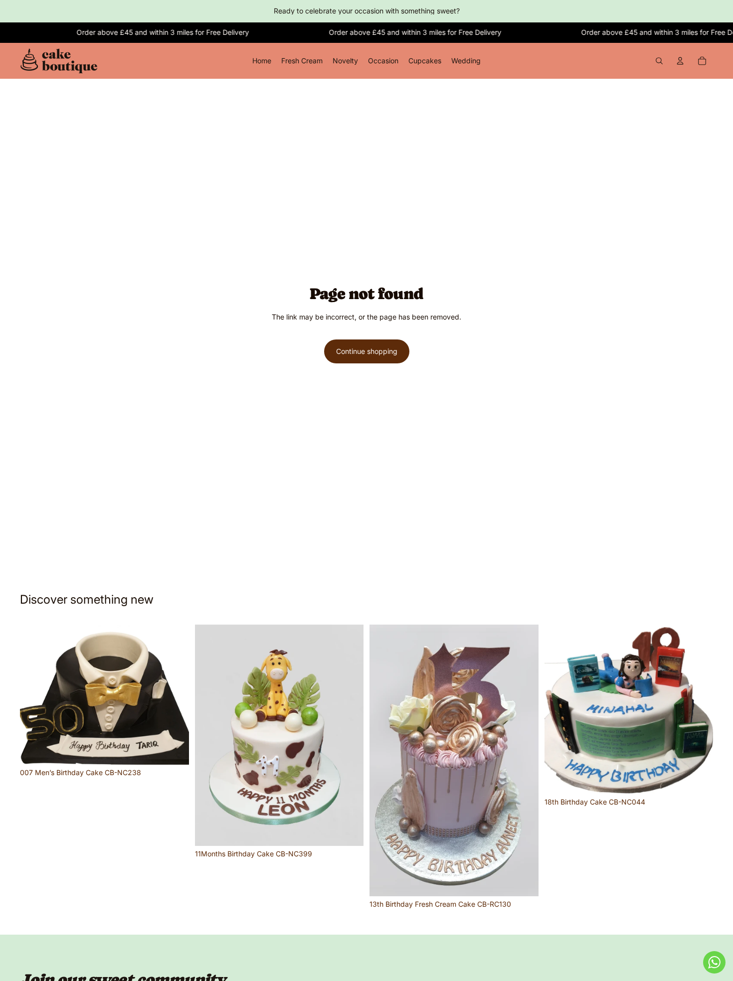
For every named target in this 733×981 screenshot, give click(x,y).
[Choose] (174, 749)
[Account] (680, 61)
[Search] (659, 61)
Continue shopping (366, 351)
